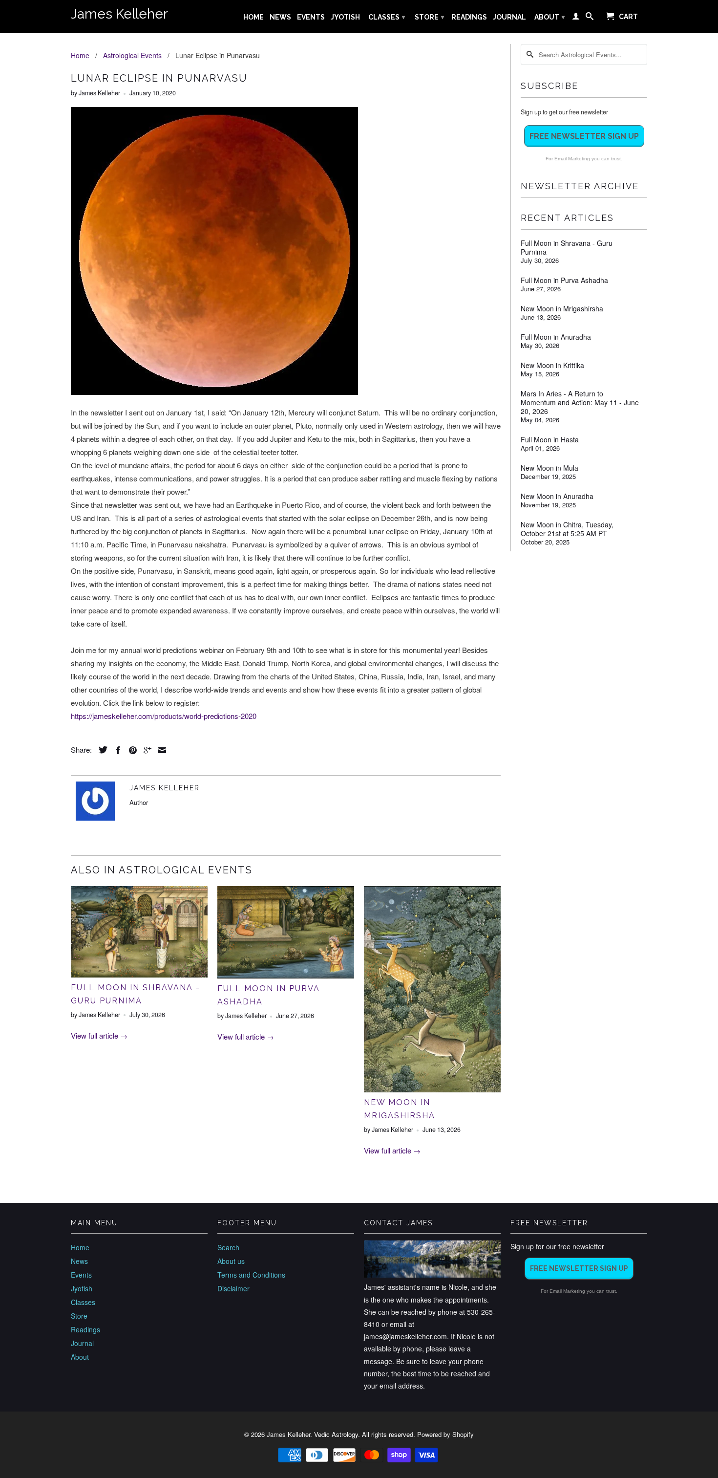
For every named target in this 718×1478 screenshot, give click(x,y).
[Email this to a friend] (159, 750)
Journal (509, 17)
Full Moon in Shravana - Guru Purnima (566, 247)
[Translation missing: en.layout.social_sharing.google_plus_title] (145, 750)
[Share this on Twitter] (100, 749)
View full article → (99, 1035)
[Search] (589, 18)
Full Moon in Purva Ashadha (564, 280)
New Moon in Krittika (552, 365)
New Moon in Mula (549, 467)
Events (311, 17)
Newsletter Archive (580, 186)
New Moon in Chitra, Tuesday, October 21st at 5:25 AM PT (567, 529)
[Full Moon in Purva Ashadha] (285, 975)
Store (429, 17)
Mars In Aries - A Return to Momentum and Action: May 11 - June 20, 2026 (580, 402)
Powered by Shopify (445, 1434)
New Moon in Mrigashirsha (562, 308)
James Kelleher (119, 14)
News (280, 17)
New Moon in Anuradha (557, 496)
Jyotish (345, 17)
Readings (469, 17)
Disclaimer (233, 1288)
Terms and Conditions (251, 1275)
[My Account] (576, 18)
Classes (386, 17)
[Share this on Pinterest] (130, 750)
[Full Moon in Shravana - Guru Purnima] (139, 974)
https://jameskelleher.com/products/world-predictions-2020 (163, 716)
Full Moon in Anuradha (556, 336)
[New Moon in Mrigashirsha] (432, 1089)
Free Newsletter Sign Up (584, 136)
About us (231, 1261)
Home (253, 17)
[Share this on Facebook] (115, 750)
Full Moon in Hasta (550, 439)
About (549, 17)
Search (228, 1247)
